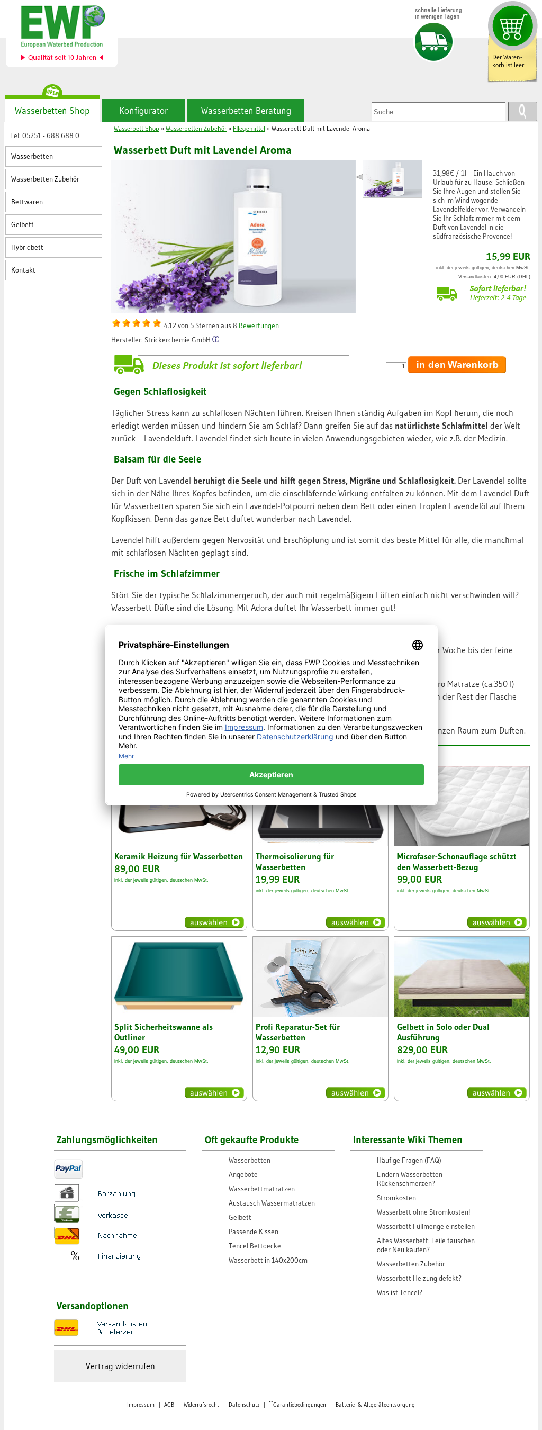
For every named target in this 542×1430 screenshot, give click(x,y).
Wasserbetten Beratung (246, 110)
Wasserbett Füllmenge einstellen (426, 1226)
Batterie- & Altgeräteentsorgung (375, 1404)
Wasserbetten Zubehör (45, 179)
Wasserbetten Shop (52, 110)
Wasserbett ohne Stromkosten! (424, 1212)
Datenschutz (244, 1404)
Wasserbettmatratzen (262, 1188)
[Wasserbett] (67, 35)
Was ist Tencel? (399, 1292)
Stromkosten (396, 1197)
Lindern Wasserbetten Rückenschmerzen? (409, 1179)
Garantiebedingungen (297, 1404)
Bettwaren (27, 201)
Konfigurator (143, 110)
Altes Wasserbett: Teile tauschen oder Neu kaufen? (426, 1245)
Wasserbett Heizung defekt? (419, 1278)
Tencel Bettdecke (255, 1246)
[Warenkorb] (511, 25)
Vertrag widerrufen (120, 1366)
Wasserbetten (32, 156)
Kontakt (23, 270)
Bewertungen (259, 325)
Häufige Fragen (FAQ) (409, 1160)
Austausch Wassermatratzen (272, 1203)
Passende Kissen (253, 1231)
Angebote (243, 1174)
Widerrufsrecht (201, 1404)
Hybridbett (27, 247)
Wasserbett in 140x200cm (268, 1260)
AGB (169, 1404)
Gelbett (22, 224)
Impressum (141, 1404)
